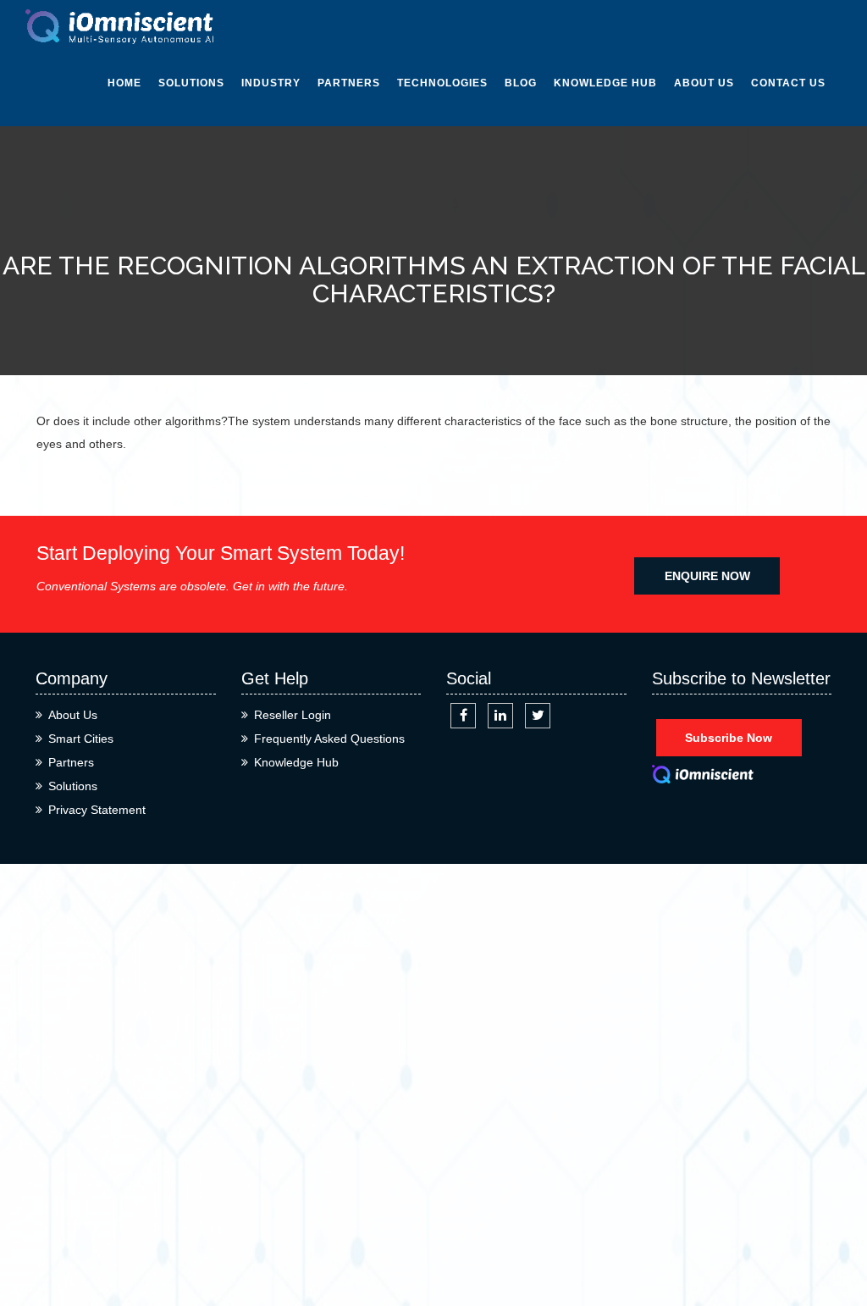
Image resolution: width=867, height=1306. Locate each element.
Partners (349, 83)
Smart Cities (80, 738)
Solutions (191, 83)
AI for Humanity (448, 113)
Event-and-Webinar (588, 316)
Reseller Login (292, 715)
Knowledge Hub (605, 83)
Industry (271, 83)
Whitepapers (594, 113)
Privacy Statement (97, 809)
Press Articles (602, 228)
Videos (574, 189)
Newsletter (592, 151)
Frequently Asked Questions (329, 738)
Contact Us (788, 83)
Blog (521, 83)
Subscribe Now (728, 737)
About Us (704, 83)
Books (573, 266)
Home (124, 83)
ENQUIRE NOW (707, 576)
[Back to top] (835, 1232)
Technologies (442, 83)
